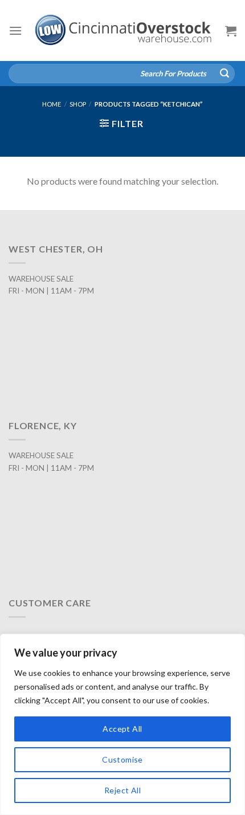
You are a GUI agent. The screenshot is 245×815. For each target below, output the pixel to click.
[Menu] (15, 30)
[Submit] (224, 73)
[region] (122, 724)
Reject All (122, 790)
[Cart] (230, 30)
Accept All (122, 729)
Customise (122, 759)
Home (51, 104)
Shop (78, 104)
